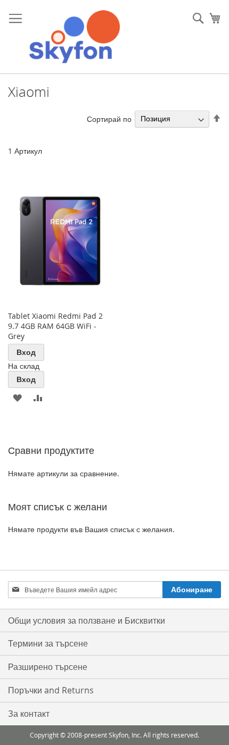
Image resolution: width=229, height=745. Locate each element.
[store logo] (74, 37)
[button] (17, 397)
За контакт (29, 713)
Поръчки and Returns (51, 690)
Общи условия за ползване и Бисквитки (86, 620)
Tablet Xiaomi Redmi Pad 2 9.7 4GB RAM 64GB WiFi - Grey (55, 326)
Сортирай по (109, 118)
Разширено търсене (47, 667)
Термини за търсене (48, 643)
